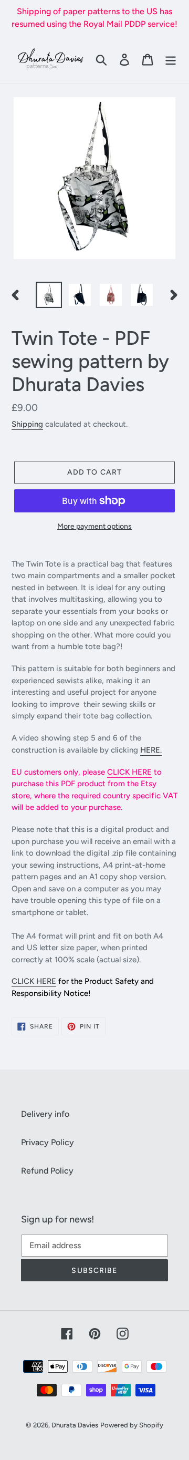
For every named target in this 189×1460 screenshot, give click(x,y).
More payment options (94, 526)
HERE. (151, 750)
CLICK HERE (129, 772)
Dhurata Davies (74, 1425)
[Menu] (170, 59)
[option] (48, 295)
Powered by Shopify (131, 1425)
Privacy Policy (47, 1142)
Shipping (27, 424)
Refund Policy (47, 1171)
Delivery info (45, 1114)
